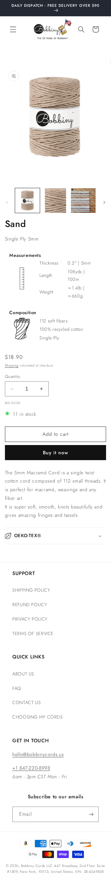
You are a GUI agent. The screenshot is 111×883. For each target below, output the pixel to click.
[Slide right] (104, 202)
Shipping (11, 365)
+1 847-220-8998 (31, 768)
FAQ (16, 688)
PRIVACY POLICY (29, 619)
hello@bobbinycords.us (38, 754)
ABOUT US (23, 673)
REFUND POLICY (29, 604)
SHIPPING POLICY (31, 590)
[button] (13, 29)
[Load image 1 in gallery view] (27, 200)
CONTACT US (26, 702)
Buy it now (55, 452)
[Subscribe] (91, 814)
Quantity (12, 376)
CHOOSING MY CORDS (37, 717)
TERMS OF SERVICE (33, 633)
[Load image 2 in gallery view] (55, 200)
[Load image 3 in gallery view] (83, 200)
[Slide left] (7, 202)
